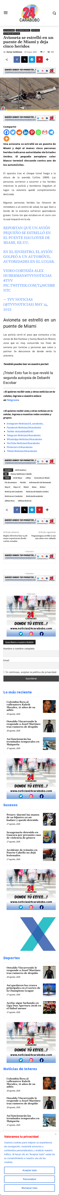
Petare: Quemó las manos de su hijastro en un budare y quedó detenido (23, 817)
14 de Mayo (17, 478)
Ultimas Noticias (11, 34)
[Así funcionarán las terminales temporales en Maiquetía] (49, 743)
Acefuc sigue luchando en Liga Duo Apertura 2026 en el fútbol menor (24, 1005)
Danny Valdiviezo (14, 51)
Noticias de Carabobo (14, 491)
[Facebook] (17, 59)
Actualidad (9, 30)
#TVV (8, 280)
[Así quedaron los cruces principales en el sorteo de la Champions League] (49, 990)
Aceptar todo (29, 1170)
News (34, 487)
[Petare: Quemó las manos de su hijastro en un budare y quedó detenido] (49, 819)
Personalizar (29, 1179)
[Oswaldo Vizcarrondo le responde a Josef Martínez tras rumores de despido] (49, 726)
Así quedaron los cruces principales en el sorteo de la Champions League (23, 988)
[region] (29, 1163)
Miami (26, 487)
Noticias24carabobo (34, 496)
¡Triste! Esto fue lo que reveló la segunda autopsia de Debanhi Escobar (28, 378)
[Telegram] (32, 59)
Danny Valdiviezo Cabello (21, 474)
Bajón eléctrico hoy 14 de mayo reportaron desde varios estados (15, 538)
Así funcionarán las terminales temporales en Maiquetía (23, 742)
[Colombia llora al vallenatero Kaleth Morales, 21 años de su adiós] (49, 706)
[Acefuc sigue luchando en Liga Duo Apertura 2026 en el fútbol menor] (49, 1007)
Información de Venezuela (40, 482)
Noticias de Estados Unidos (37, 491)
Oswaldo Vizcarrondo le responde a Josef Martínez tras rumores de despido (23, 724)
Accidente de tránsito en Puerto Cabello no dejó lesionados (22, 853)
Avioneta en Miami (41, 478)
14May (28, 478)
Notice (42, 487)
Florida (23, 482)
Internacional (23, 30)
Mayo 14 (16, 487)
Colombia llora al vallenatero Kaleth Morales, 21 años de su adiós (21, 706)
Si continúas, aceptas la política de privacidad (31, 672)
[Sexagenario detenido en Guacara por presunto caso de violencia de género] (49, 837)
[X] (24, 59)
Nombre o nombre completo (18, 648)
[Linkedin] (26, 132)
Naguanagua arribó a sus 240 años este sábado (43, 537)
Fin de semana (11, 482)
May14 (7, 487)
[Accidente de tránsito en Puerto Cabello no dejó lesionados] (49, 854)
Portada (35, 30)
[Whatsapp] (38, 132)
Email (6, 660)
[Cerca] (56, 1134)
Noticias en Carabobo (14, 496)
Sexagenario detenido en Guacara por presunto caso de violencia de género (24, 835)
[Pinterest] (39, 59)
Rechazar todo (29, 1188)
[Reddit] (19, 132)
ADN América (20, 470)
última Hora (9, 500)
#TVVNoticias (38, 276)
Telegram (12, 400)
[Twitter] (13, 132)
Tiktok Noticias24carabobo (22, 451)
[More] (47, 59)
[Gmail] (45, 132)
